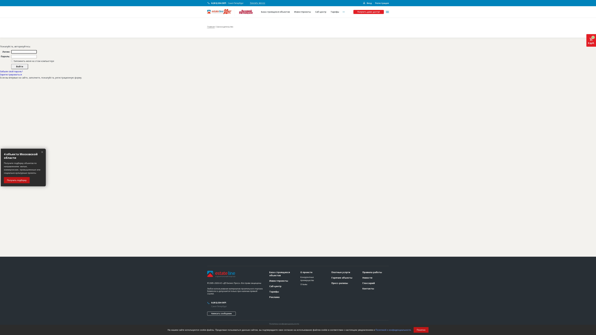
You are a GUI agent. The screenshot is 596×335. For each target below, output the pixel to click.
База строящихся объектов (279, 274)
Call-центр (275, 286)
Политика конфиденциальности (284, 324)
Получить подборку (17, 180)
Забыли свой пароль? (11, 71)
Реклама (274, 297)
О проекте (306, 272)
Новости (367, 277)
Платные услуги (340, 272)
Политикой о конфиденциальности (393, 330)
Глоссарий (368, 283)
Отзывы (303, 284)
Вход (369, 3)
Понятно (421, 330)
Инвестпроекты (278, 280)
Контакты (368, 288)
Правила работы (372, 272)
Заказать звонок (257, 3)
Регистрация (382, 3)
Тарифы (274, 291)
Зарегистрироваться (11, 74)
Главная (211, 27)
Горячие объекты (341, 277)
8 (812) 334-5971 (218, 3)
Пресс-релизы (339, 283)
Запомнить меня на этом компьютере (33, 61)
